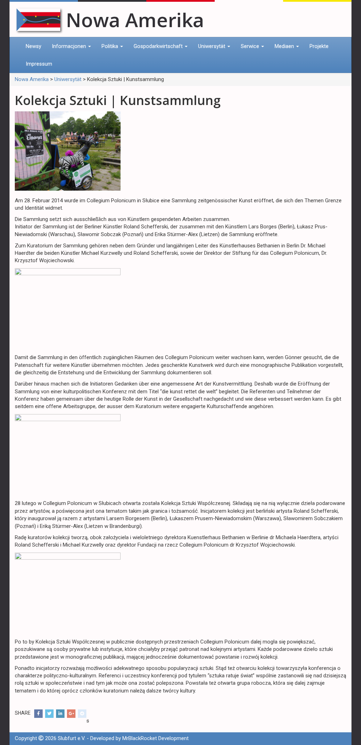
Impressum (39, 64)
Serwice (251, 46)
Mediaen (285, 46)
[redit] (82, 713)
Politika (111, 46)
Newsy (33, 46)
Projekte (319, 46)
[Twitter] (49, 713)
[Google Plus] (71, 713)
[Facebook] (38, 713)
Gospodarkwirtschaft (159, 46)
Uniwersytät (212, 46)
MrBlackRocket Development (155, 738)
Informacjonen (69, 46)
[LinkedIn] (60, 713)
